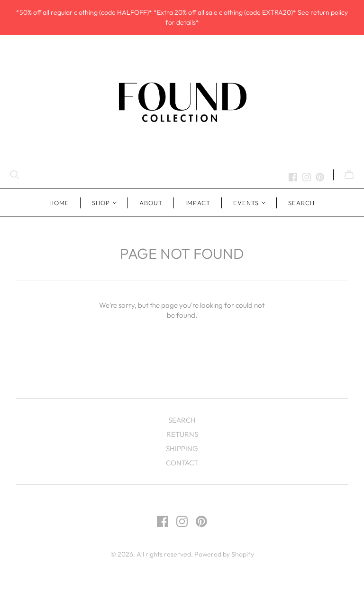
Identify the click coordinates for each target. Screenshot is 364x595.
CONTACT (182, 462)
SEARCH (301, 203)
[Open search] (14, 174)
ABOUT (151, 203)
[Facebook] (293, 177)
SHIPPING (182, 448)
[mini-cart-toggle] (349, 174)
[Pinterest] (320, 177)
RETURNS (182, 434)
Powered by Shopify (224, 554)
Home (59, 203)
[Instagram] (306, 177)
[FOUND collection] (182, 101)
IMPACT (197, 203)
